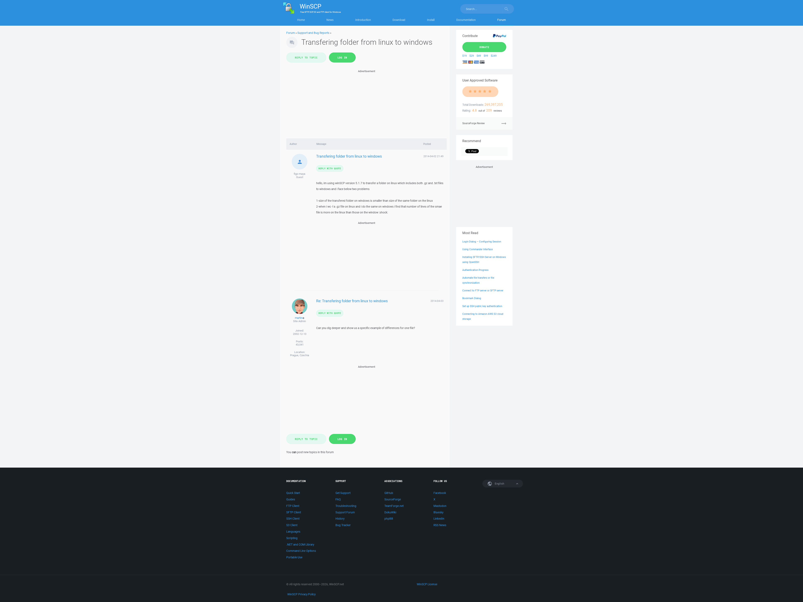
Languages (293, 531)
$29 (471, 55)
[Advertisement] (366, 103)
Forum (501, 20)
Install (431, 20)
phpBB (388, 518)
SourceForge (392, 499)
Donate (484, 47)
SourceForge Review (473, 123)
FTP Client (292, 506)
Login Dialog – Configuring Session (481, 241)
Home (301, 20)
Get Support (342, 493)
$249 (494, 55)
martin (298, 318)
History (339, 518)
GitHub (388, 493)
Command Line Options (301, 551)
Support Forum (345, 512)
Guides (290, 499)
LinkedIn (438, 518)
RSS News (439, 525)
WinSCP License (427, 584)
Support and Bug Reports (313, 33)
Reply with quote (329, 168)
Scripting (292, 538)
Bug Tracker (343, 525)
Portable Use (294, 557)
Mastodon (439, 506)
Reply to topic (306, 57)
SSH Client (292, 518)
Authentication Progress (475, 270)
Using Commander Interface (477, 249)
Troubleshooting (345, 506)
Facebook (439, 493)
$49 (479, 55)
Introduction (363, 20)
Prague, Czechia (299, 355)
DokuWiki (390, 512)
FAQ (338, 499)
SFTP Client (293, 512)
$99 (486, 55)
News (330, 20)
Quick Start (293, 493)
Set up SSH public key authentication (482, 306)
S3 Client (291, 525)
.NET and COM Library (300, 544)
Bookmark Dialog (471, 298)
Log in (342, 57)
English (499, 483)
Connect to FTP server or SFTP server (482, 290)
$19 (464, 55)
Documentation (466, 20)
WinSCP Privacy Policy (301, 594)
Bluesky (438, 512)
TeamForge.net (394, 506)
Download (399, 20)
